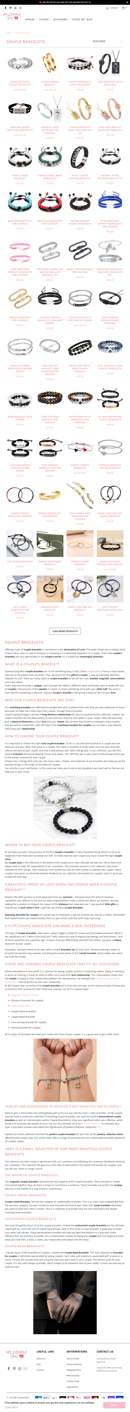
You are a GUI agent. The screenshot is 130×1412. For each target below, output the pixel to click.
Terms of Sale (73, 1358)
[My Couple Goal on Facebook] (5, 7)
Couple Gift (78, 19)
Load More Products (65, 631)
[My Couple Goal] (12, 16)
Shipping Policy (74, 1370)
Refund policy (73, 1375)
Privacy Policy (73, 1381)
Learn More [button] (11, 1407)
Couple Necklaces (91, 1123)
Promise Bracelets (20, 1005)
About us (41, 1358)
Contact (40, 1370)
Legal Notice (72, 1386)
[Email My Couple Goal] (20, 7)
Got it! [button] (114, 1405)
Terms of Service (74, 1364)
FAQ (39, 1364)
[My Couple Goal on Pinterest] (10, 7)
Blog (89, 19)
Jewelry (30, 19)
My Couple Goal (21, 1397)
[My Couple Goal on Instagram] (15, 7)
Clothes (44, 19)
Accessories (60, 19)
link (99, 1127)
